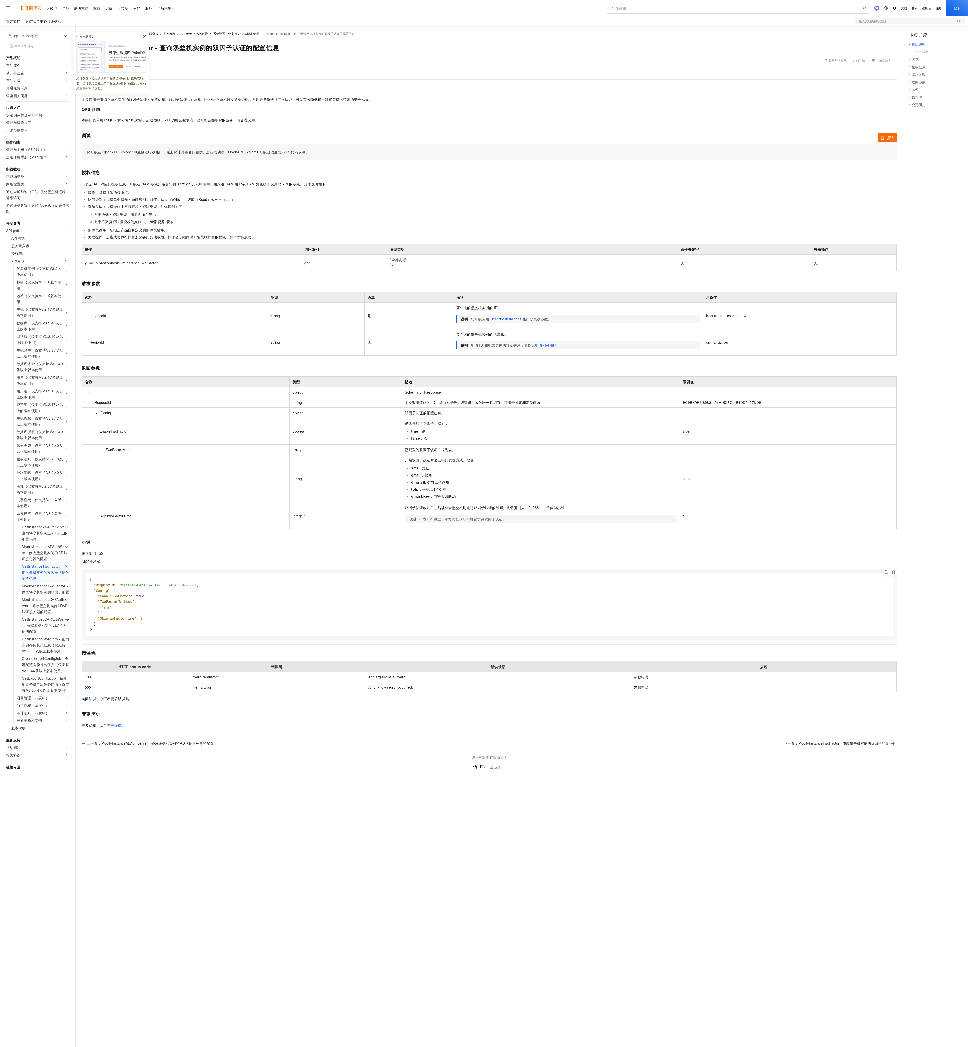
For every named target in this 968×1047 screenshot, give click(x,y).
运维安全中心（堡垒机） (45, 21)
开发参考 (169, 33)
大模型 (51, 8)
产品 (65, 8)
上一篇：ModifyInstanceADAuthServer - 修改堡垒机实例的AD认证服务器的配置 (150, 743)
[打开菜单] (8, 8)
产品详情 (859, 60)
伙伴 (136, 8)
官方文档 (13, 21)
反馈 (497, 767)
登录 (957, 8)
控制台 (926, 8)
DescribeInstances (506, 318)
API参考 (186, 33)
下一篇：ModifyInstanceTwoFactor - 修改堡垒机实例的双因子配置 (836, 743)
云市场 (122, 8)
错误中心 (96, 698)
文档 (904, 8)
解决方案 (81, 8)
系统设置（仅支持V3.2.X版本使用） (237, 33)
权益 (96, 8)
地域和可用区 (546, 345)
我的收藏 (884, 60)
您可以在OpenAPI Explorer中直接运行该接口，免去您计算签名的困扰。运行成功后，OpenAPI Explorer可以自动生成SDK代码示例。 (198, 151)
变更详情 (114, 725)
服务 (148, 8)
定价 (108, 8)
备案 (915, 8)
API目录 (202, 33)
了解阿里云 (166, 8)
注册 (939, 8)
